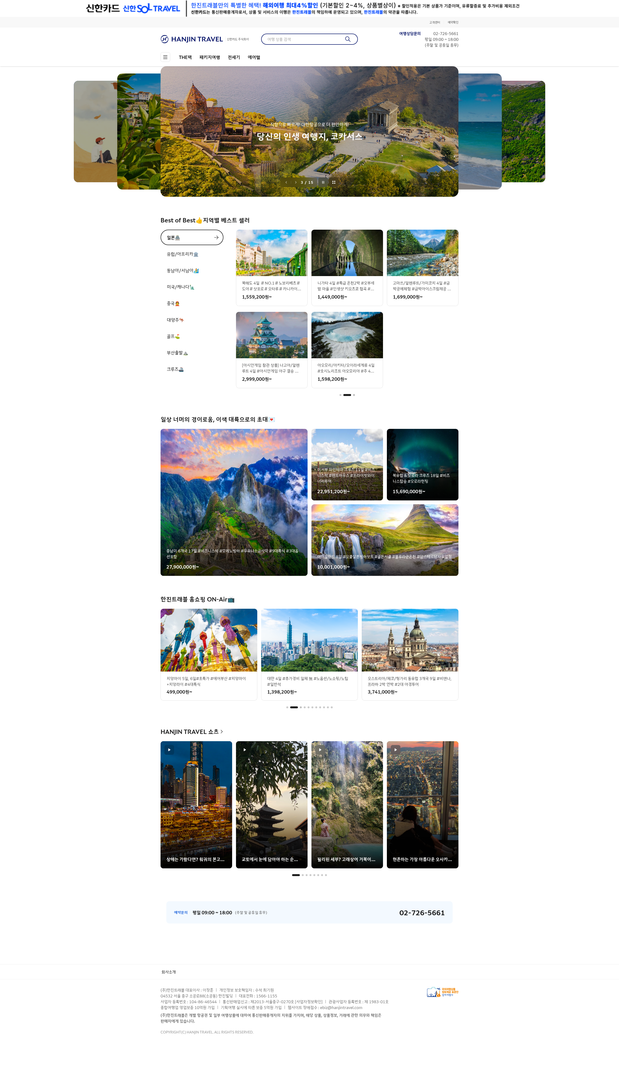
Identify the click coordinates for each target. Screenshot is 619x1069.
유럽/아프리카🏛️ (183, 254)
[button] (340, 395)
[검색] (348, 39)
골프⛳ (173, 336)
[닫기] (455, 8)
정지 (323, 182)
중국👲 (173, 303)
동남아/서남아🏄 (183, 270)
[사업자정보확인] (309, 1001)
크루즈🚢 (175, 369)
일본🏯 (173, 237)
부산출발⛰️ (177, 352)
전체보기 (334, 182)
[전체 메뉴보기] (165, 57)
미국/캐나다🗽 (181, 287)
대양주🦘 (175, 319)
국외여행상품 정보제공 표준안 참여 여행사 (442, 992)
